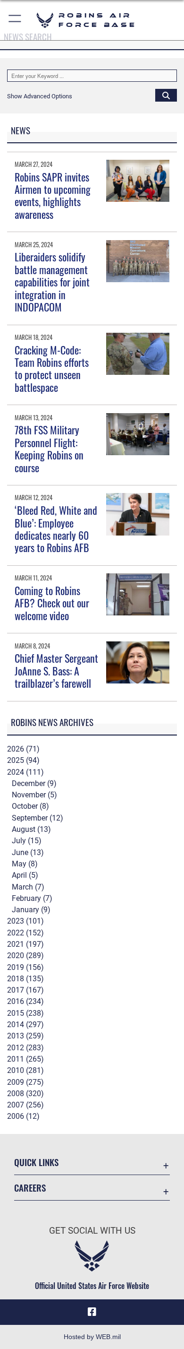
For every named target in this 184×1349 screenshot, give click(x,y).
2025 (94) (23, 760)
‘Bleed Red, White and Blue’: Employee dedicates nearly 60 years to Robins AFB (56, 528)
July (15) (27, 840)
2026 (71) (23, 748)
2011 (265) (25, 1059)
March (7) (28, 886)
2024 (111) (25, 772)
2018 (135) (25, 978)
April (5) (25, 875)
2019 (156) (25, 967)
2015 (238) (25, 1013)
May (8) (25, 863)
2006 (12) (23, 1116)
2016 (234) (25, 1001)
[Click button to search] (166, 95)
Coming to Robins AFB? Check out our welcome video (52, 603)
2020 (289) (25, 955)
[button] (15, 20)
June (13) (28, 852)
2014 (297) (25, 1024)
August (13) (31, 829)
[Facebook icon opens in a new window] (92, 1312)
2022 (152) (25, 932)
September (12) (37, 817)
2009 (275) (25, 1082)
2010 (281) (25, 1070)
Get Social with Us (92, 1230)
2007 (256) (25, 1104)
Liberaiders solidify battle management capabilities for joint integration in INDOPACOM (52, 281)
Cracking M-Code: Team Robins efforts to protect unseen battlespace (52, 368)
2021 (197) (25, 944)
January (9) (31, 909)
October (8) (30, 806)
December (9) (34, 783)
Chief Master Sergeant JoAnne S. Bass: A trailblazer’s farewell (56, 670)
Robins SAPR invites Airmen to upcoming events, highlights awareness (53, 195)
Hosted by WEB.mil (92, 1336)
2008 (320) (25, 1093)
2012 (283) (25, 1047)
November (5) (34, 794)
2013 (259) (25, 1035)
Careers (30, 1187)
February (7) (32, 898)
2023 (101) (25, 921)
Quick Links (36, 1162)
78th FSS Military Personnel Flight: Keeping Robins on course (49, 448)
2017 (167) (25, 990)
